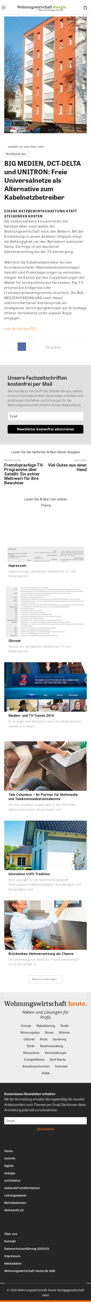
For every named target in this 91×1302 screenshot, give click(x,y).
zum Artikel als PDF (20, 328)
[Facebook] (22, 346)
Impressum (17, 566)
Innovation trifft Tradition (29, 874)
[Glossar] (45, 612)
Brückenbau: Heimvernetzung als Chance (40, 954)
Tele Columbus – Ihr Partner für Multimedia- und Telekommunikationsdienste (43, 797)
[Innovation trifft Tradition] (45, 845)
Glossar (14, 641)
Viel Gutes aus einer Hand (67, 467)
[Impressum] (45, 537)
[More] (31, 346)
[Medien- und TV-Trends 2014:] (45, 687)
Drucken (53, 347)
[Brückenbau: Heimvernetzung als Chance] (45, 925)
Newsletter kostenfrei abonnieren (45, 429)
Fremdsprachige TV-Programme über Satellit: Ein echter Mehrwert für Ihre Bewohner (24, 474)
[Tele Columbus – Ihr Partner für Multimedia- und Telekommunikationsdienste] (45, 766)
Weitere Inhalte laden (44, 979)
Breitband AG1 (16, 154)
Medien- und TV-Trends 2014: (31, 716)
